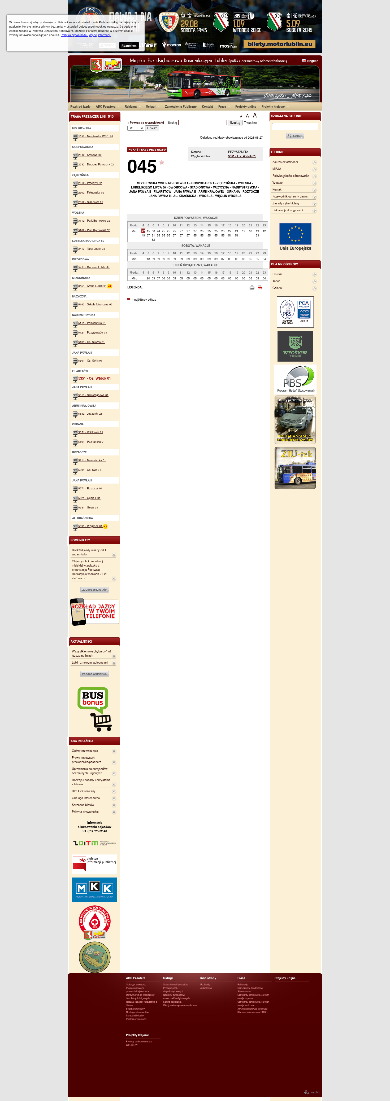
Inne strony (208, 978)
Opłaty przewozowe (85, 750)
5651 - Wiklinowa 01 (90, 432)
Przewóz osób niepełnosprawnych (173, 989)
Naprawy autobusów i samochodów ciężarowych (176, 996)
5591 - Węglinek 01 (90, 526)
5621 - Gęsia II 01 (89, 498)
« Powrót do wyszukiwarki (145, 122)
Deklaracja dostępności (287, 210)
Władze (277, 182)
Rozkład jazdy (80, 106)
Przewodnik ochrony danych (290, 196)
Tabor (276, 281)
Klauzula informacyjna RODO (252, 1012)
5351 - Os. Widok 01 (242, 156)
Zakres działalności (285, 162)
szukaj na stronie (286, 116)
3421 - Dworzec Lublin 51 (94, 267)
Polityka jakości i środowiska (290, 175)
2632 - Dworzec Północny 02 (96, 164)
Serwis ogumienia (172, 1001)
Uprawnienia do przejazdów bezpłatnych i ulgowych (89, 770)
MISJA (276, 168)
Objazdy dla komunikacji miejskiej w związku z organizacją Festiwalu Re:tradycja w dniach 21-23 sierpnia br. (89, 569)
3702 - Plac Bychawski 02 (94, 230)
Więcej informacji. (100, 35)
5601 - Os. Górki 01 (90, 360)
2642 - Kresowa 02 (90, 155)
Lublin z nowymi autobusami (90, 662)
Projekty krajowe (272, 106)
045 (142, 165)
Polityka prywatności (85, 811)
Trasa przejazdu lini (92, 116)
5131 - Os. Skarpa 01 (91, 342)
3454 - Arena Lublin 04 (92, 286)
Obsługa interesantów (86, 798)
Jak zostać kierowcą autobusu (252, 1008)
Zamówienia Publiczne (181, 106)
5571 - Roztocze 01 (90, 488)
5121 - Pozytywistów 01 (92, 332)
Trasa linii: (250, 122)
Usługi (149, 106)
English (312, 60)
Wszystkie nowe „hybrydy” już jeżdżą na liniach (91, 653)
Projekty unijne (245, 106)
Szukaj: (173, 122)
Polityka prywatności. (74, 35)
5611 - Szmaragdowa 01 (93, 395)
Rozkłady (205, 984)
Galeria (277, 288)
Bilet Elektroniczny (84, 791)
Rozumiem (129, 45)
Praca (221, 106)
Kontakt (207, 106)
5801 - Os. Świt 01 (89, 470)
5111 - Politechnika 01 (92, 323)
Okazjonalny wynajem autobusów (180, 1005)
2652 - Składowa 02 (90, 202)
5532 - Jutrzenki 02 (90, 413)
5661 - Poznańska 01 (91, 442)
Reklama (129, 106)
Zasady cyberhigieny (286, 203)
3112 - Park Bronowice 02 (94, 220)
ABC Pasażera (104, 106)
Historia (277, 274)
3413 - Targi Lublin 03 (91, 249)
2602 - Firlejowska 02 (91, 192)
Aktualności (206, 988)
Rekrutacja (242, 984)
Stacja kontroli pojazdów (175, 984)
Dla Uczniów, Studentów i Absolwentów (250, 989)
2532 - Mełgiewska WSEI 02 (95, 136)
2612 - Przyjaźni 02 (90, 183)
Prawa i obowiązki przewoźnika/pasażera (86, 759)
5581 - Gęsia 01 (88, 507)
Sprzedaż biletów (83, 804)
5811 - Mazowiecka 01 (92, 460)
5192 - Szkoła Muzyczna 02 (95, 304)
